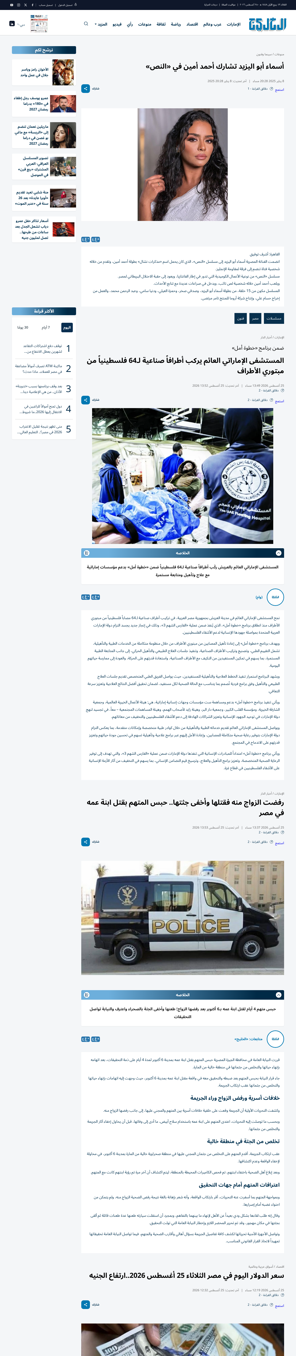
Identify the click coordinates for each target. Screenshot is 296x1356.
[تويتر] (25, 4)
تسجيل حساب (46, 5)
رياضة (176, 24)
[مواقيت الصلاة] (12, 25)
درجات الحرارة (210, 4)
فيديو (117, 24)
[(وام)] (275, 597)
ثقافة (161, 24)
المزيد (102, 24)
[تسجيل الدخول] (76, 5)
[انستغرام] (18, 4)
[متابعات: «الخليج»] (275, 1039)
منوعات (144, 24)
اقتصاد (192, 24)
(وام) (259, 597)
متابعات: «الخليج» (248, 1039)
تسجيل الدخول (65, 5)
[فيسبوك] (32, 4)
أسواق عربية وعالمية (261, 1267)
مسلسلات (274, 318)
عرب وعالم (212, 24)
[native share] (85, 88)
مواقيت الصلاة (229, 4)
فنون (240, 318)
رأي (130, 24)
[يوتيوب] (11, 4)
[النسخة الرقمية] (39, 24)
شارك (95, 89)
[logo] (268, 24)
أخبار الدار (266, 337)
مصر (255, 318)
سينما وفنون (264, 54)
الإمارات (234, 24)
